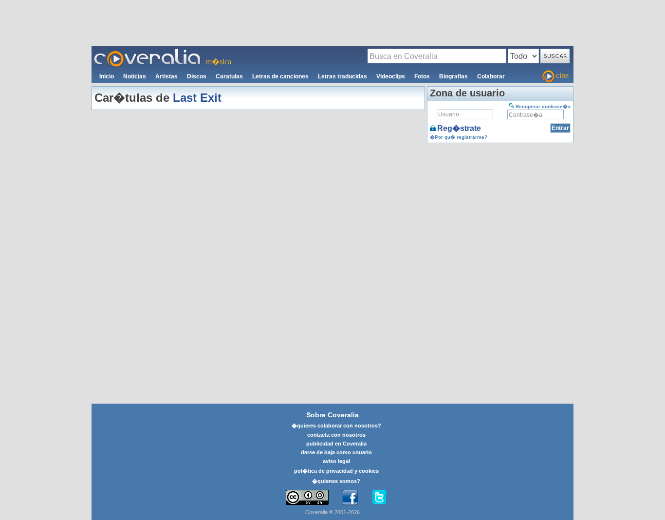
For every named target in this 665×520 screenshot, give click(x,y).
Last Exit (197, 97)
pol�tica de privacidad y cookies (336, 471)
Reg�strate (459, 128)
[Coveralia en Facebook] (350, 497)
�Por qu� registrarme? (458, 137)
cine (562, 75)
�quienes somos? (336, 481)
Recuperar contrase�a (543, 106)
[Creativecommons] (307, 497)
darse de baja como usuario (336, 452)
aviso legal (336, 461)
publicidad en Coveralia (336, 443)
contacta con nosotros (336, 435)
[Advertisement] (332, 22)
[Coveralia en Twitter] (379, 497)
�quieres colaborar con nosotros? (336, 425)
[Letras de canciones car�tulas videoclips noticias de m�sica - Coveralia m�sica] (147, 51)
